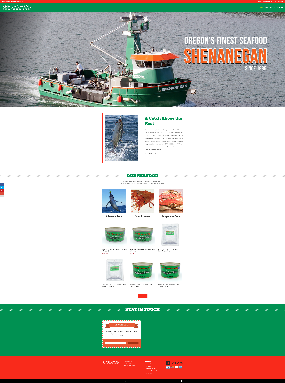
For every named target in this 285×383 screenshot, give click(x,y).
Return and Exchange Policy (152, 370)
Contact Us (280, 7)
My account (273, 1)
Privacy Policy (149, 373)
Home (261, 7)
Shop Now (142, 296)
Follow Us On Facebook (264, 1)
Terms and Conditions (151, 368)
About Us (272, 7)
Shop (266, 7)
